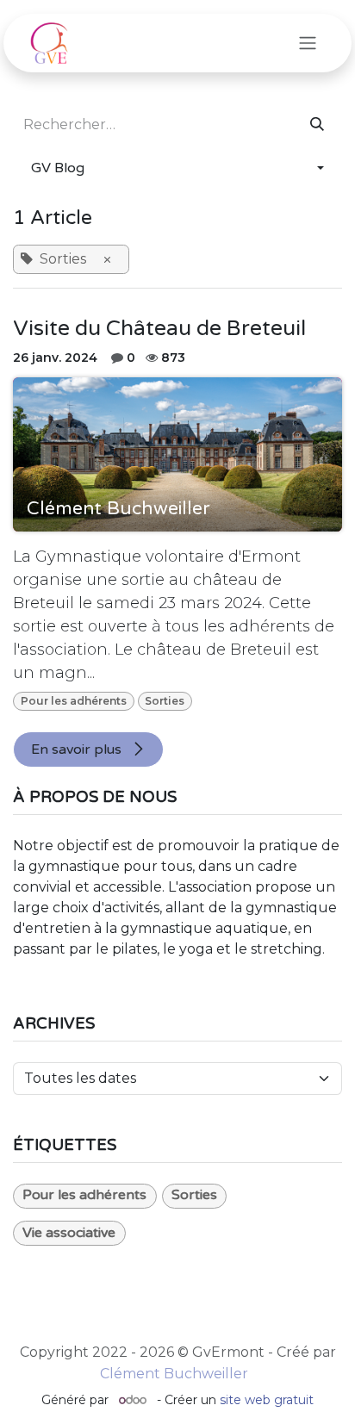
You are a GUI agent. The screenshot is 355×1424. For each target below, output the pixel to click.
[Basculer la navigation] (307, 43)
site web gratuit (267, 1400)
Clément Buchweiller (174, 1373)
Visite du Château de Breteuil (159, 328)
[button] (177, 168)
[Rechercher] (317, 125)
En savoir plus (78, 749)
